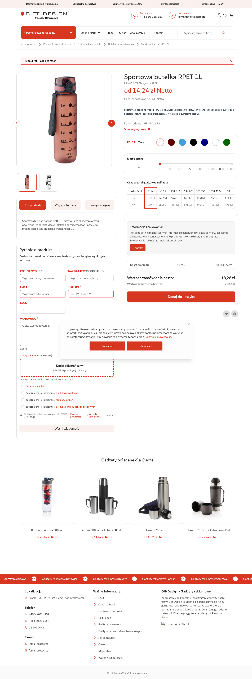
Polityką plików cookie (158, 336)
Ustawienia (145, 345)
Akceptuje (107, 345)
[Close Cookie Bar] (189, 324)
